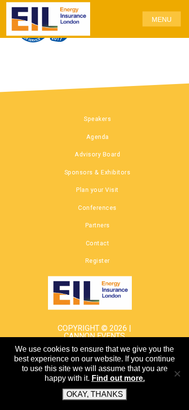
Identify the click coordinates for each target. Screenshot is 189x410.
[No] (177, 373)
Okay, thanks (94, 394)
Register (97, 260)
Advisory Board (97, 154)
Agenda (97, 136)
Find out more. (118, 378)
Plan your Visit (97, 189)
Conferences (97, 207)
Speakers (97, 118)
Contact (98, 243)
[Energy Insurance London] (95, 292)
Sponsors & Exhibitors (97, 172)
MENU (162, 19)
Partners (97, 225)
